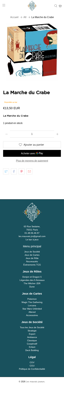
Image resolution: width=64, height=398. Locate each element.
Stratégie (32, 330)
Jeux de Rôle (32, 258)
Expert (32, 334)
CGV (32, 362)
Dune (32, 286)
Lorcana (32, 305)
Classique (32, 340)
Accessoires (32, 315)
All (24, 17)
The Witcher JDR (32, 283)
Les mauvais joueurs (35, 381)
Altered (32, 312)
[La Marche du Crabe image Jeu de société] (32, 52)
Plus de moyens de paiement (32, 160)
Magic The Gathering (32, 302)
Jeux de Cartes (32, 255)
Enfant (32, 347)
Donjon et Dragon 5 (32, 277)
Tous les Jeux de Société (32, 327)
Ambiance (32, 337)
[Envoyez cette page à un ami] (29, 171)
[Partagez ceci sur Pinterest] (22, 171)
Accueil (14, 17)
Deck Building (32, 350)
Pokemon (32, 299)
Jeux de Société (32, 251)
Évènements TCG (32, 264)
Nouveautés (32, 261)
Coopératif (32, 343)
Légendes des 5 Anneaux (32, 280)
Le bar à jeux (32, 239)
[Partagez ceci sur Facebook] (14, 171)
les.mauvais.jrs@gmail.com (32, 236)
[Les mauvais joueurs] (32, 6)
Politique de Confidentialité (32, 369)
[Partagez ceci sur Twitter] (6, 171)
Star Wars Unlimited (32, 308)
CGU (32, 365)
